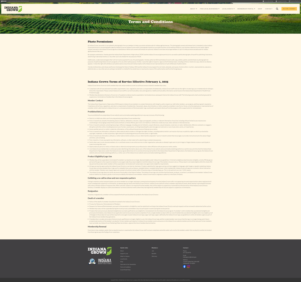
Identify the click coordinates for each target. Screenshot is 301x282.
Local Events (123, 259)
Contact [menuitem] (269, 8)
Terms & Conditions (125, 267)
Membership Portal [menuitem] (245, 8)
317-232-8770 (187, 252)
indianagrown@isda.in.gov (189, 257)
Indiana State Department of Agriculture (148, 280)
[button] (268, 1)
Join (153, 251)
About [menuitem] (193, 8)
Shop (121, 261)
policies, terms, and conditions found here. (182, 280)
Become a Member (289, 8)
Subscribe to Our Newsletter (128, 264)
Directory (154, 256)
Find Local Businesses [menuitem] (209, 8)
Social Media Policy (125, 269)
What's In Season (124, 256)
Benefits (154, 253)
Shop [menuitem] (260, 8)
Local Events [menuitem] (227, 8)
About (122, 251)
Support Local (124, 253)
